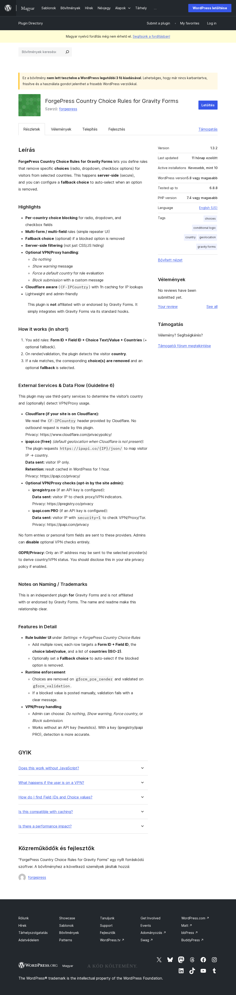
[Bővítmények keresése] (67, 52)
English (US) (208, 208)
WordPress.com (195, 918)
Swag (147, 940)
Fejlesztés (116, 129)
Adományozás (153, 933)
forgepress (68, 109)
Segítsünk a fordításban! (151, 36)
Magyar (67, 966)
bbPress (189, 933)
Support (106, 925)
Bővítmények (69, 933)
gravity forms (207, 246)
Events (146, 925)
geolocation (207, 237)
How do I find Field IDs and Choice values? (55, 797)
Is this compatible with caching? (45, 812)
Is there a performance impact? (45, 826)
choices (210, 218)
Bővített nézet (170, 260)
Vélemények (61, 129)
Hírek (22, 925)
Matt (186, 925)
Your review (168, 306)
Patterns (65, 940)
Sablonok (66, 925)
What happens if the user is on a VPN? (51, 783)
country (190, 237)
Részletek (31, 129)
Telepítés (89, 129)
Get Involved (150, 918)
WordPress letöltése (210, 8)
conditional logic (204, 227)
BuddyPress (192, 940)
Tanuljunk (107, 918)
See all (212, 306)
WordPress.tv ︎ (112, 940)
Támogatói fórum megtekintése (184, 345)
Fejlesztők (107, 933)
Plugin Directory (30, 23)
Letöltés (208, 105)
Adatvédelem (28, 940)
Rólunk (23, 918)
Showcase (67, 918)
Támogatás (208, 129)
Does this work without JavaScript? (48, 768)
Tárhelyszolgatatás (33, 933)
